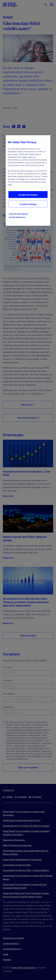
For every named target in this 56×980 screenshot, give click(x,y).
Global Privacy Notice (18, 214)
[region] (28, 180)
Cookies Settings (28, 204)
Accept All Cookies (28, 195)
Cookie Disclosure (17, 217)
